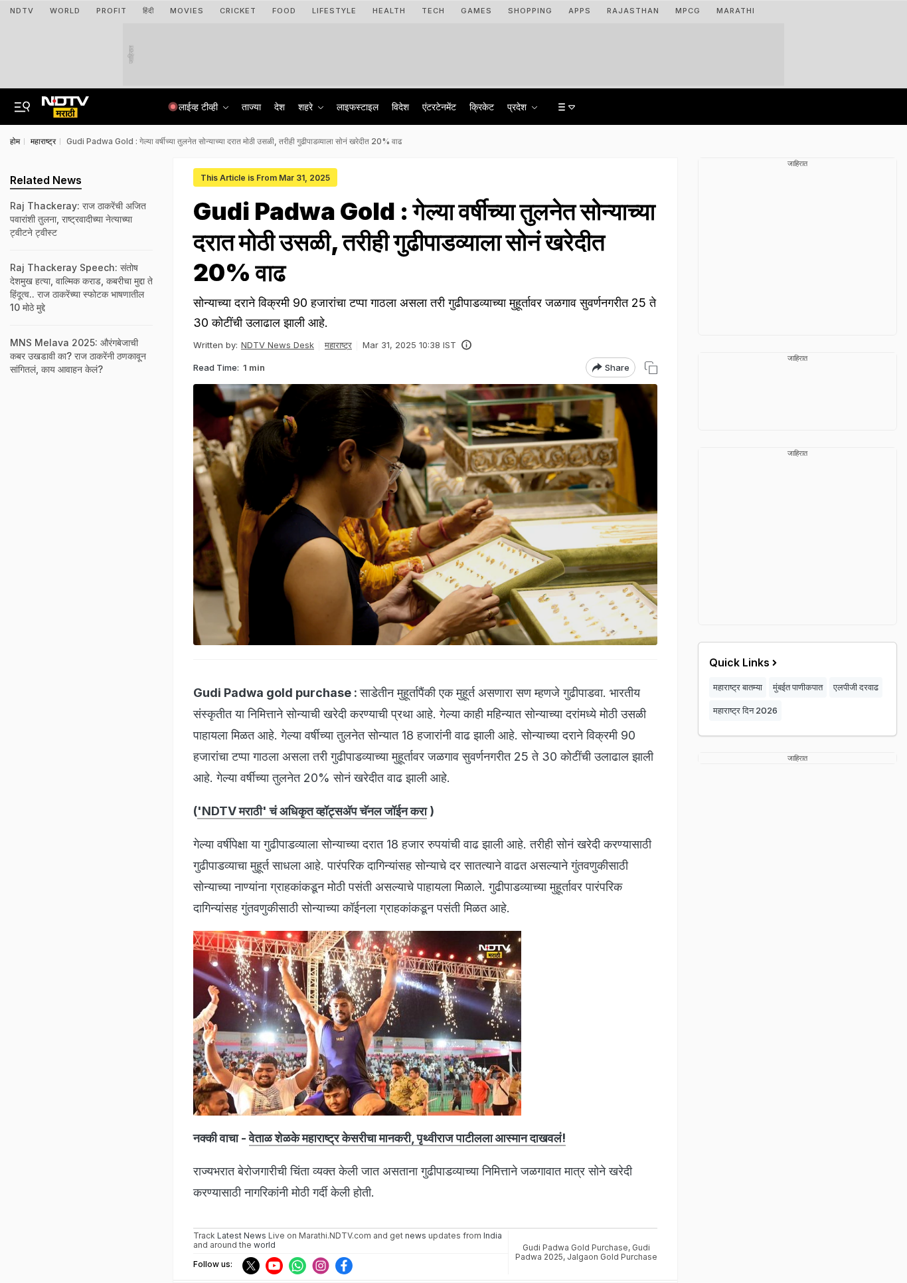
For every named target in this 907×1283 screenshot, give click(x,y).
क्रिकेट (481, 106)
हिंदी (148, 10)
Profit (111, 10)
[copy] (651, 367)
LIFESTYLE (334, 10)
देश (279, 106)
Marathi (735, 10)
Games (476, 10)
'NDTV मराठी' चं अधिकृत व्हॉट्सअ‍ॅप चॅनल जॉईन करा (312, 811)
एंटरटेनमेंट (439, 106)
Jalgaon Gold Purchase (612, 1257)
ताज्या (251, 106)
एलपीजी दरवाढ (855, 687)
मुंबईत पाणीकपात (798, 687)
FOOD (284, 10)
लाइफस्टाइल (357, 106)
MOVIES (187, 10)
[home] (65, 103)
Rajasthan (633, 10)
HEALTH (389, 10)
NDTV (22, 10)
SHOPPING (530, 10)
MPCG (688, 10)
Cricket (238, 10)
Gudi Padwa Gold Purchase (575, 1247)
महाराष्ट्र (338, 345)
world (265, 1245)
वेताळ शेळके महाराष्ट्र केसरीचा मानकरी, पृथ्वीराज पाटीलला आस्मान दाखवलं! (407, 1138)
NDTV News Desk (277, 345)
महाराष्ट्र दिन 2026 (745, 710)
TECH (433, 10)
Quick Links (739, 662)
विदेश (400, 106)
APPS (579, 10)
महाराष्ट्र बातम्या (737, 687)
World (65, 10)
